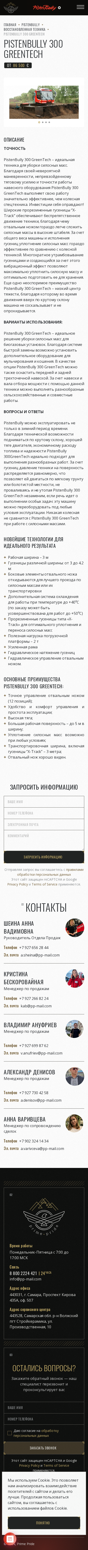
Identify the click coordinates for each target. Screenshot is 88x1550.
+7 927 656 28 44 (34, 947)
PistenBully (31, 24)
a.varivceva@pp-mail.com (42, 1148)
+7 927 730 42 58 (34, 1092)
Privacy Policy (17, 884)
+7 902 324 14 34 (34, 1141)
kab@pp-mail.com (36, 1006)
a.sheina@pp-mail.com (40, 955)
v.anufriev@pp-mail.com (41, 1053)
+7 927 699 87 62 (34, 1045)
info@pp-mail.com (25, 1279)
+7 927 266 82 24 (34, 998)
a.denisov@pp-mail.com (41, 1100)
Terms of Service (44, 884)
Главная (10, 24)
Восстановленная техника (25, 29)
